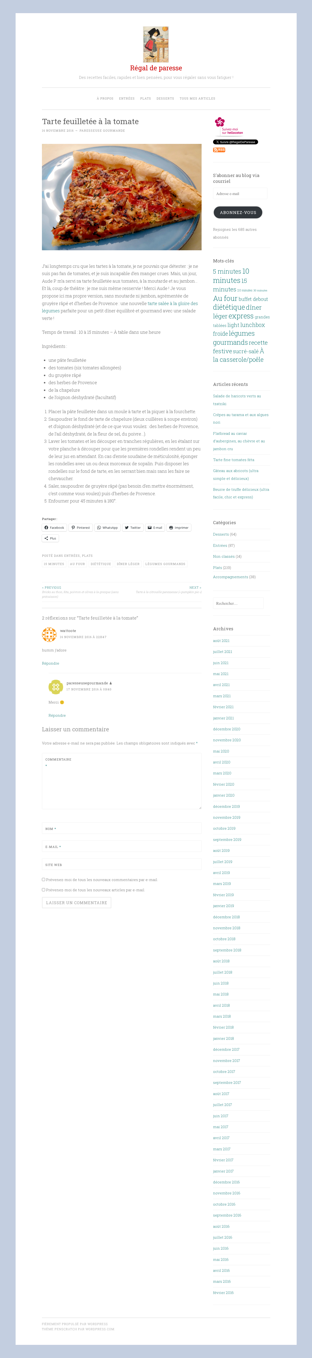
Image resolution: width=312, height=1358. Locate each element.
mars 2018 (222, 1016)
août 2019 (221, 850)
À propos (105, 98)
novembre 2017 (226, 1060)
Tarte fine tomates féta (233, 459)
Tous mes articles (197, 98)
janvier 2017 (223, 1171)
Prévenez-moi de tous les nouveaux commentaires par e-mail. (102, 879)
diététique (101, 564)
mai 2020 (221, 751)
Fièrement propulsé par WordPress (75, 1324)
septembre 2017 (227, 1082)
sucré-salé (246, 351)
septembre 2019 (227, 839)
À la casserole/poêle (238, 355)
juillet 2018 (222, 972)
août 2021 (221, 640)
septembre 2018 (227, 950)
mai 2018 (221, 994)
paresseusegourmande (87, 682)
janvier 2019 (223, 905)
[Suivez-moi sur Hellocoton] (229, 135)
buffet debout (253, 299)
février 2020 (223, 784)
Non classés (224, 556)
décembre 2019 (226, 806)
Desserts (165, 98)
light (233, 324)
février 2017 (223, 1159)
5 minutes (227, 271)
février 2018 (223, 1027)
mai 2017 (220, 1126)
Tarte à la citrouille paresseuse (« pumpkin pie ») (169, 590)
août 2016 (221, 1226)
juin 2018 (221, 983)
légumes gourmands (165, 564)
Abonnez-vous (238, 212)
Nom (50, 829)
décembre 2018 (226, 916)
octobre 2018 (224, 938)
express (241, 315)
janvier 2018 (223, 1038)
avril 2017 (221, 1137)
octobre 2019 (224, 828)
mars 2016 (222, 1281)
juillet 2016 (222, 1237)
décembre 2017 (226, 1049)
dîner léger (128, 564)
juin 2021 (220, 662)
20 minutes (245, 290)
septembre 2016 (227, 1215)
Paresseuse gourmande (102, 130)
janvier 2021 (223, 718)
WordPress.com (100, 1329)
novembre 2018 (226, 927)
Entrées (127, 98)
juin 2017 (220, 1115)
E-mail (53, 847)
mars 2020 (222, 773)
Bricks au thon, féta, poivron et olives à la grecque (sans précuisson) (80, 592)
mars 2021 (222, 695)
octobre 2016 (224, 1204)
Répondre (50, 663)
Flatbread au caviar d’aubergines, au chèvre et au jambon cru (239, 441)
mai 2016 (221, 1259)
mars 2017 (222, 1148)
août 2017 (221, 1093)
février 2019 (223, 894)
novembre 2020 (227, 739)
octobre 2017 (224, 1071)
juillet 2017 (222, 1104)
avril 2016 (221, 1270)
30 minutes (260, 290)
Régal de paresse (156, 68)
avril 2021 (221, 684)
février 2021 (223, 706)
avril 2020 (221, 762)
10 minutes (231, 275)
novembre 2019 (226, 817)
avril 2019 (221, 872)
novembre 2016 (226, 1193)
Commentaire (56, 762)
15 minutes (54, 564)
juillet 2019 (222, 861)
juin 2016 (221, 1248)
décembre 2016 (226, 1182)
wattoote (68, 630)
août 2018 (221, 960)
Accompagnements (230, 576)
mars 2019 (222, 883)
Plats (145, 98)
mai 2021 (220, 673)
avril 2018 (221, 1005)
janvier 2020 (223, 795)
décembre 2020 (226, 728)
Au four (77, 564)
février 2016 (223, 1292)
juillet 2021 (222, 651)
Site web (53, 865)
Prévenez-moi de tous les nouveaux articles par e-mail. (95, 889)
